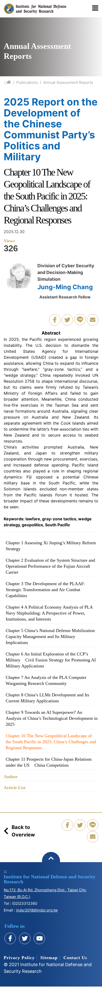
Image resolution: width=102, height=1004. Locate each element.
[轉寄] (92, 320)
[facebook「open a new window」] (54, 320)
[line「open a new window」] (80, 319)
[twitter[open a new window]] (24, 938)
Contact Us (75, 957)
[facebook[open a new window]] (10, 938)
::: (5, 82)
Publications (27, 82)
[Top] (51, 861)
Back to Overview (23, 831)
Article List (15, 787)
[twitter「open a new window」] (67, 320)
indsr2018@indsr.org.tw (37, 910)
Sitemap (49, 957)
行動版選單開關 (95, 8)
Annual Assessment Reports (68, 82)
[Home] (9, 82)
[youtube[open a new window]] (39, 938)
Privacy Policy (19, 957)
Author (11, 776)
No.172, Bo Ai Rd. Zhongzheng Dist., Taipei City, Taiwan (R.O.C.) (45, 893)
